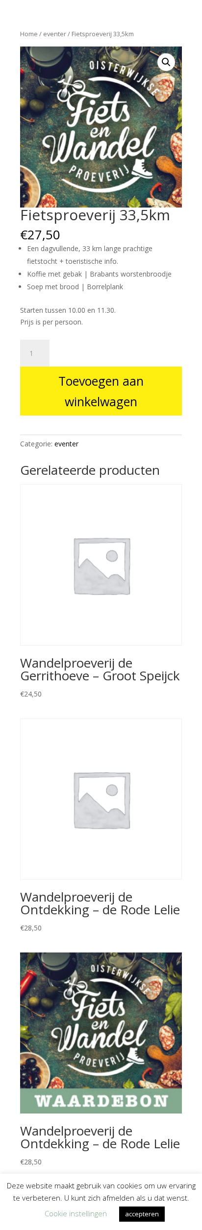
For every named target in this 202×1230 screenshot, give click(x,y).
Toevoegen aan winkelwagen (101, 391)
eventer (66, 443)
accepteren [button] (142, 1213)
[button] (166, 62)
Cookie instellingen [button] (76, 1213)
